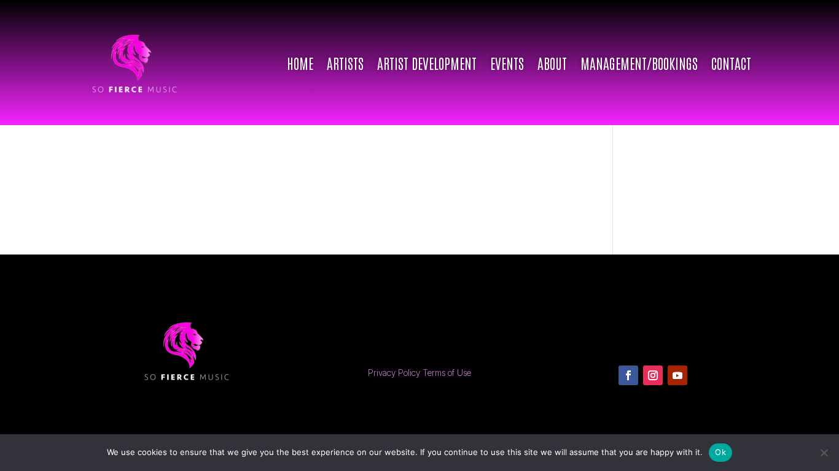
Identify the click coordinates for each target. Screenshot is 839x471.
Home (300, 62)
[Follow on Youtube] (677, 375)
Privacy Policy (394, 372)
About (552, 62)
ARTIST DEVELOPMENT (427, 62)
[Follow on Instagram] (653, 375)
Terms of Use (447, 372)
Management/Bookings (639, 62)
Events (507, 62)
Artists (345, 62)
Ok (720, 452)
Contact (731, 62)
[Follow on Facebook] (628, 375)
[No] (824, 452)
